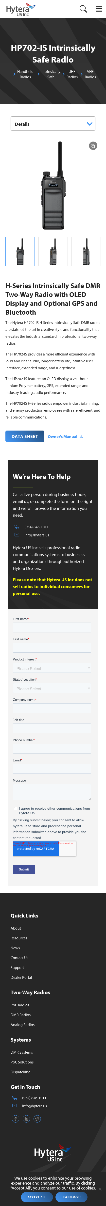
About (16, 928)
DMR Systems (22, 1052)
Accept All (37, 1197)
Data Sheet (25, 436)
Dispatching (21, 1071)
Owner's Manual (62, 436)
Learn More (72, 1197)
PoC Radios (20, 1004)
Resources (19, 937)
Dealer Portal (21, 977)
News (15, 947)
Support (17, 967)
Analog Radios (23, 1024)
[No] (99, 1189)
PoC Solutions (22, 1062)
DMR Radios (21, 1014)
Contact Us (19, 957)
